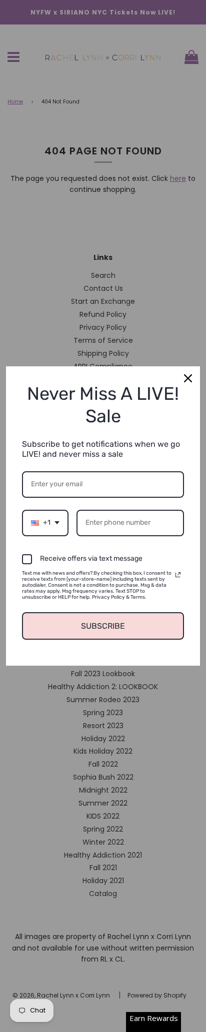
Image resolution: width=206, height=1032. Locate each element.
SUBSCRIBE (103, 626)
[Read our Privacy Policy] (178, 575)
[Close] (188, 378)
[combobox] (45, 523)
